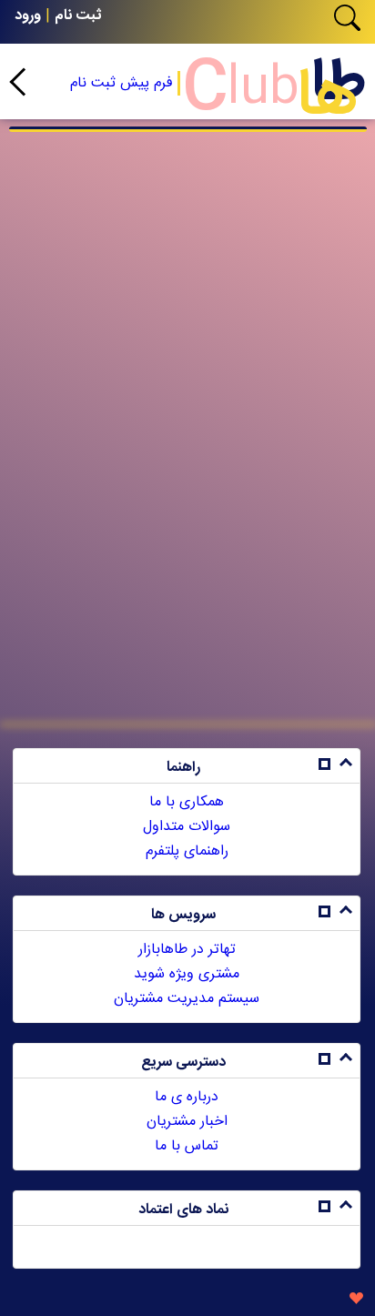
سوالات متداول (186, 827)
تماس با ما (186, 1146)
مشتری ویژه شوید (186, 974)
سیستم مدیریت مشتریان (186, 999)
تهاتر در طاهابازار (187, 949)
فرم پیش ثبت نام (121, 83)
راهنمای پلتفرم (187, 851)
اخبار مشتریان (187, 1121)
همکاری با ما (186, 802)
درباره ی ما (186, 1097)
